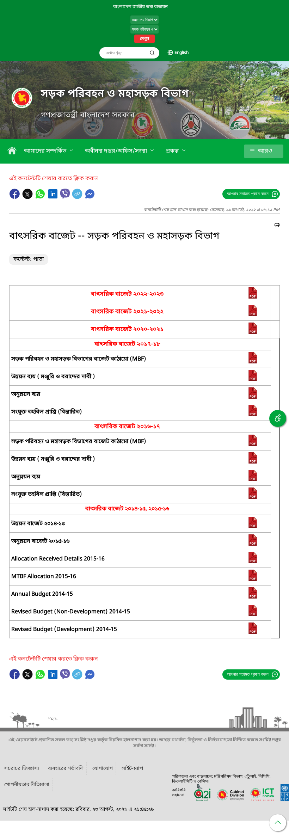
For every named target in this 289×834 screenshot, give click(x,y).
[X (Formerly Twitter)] (28, 197)
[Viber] (65, 194)
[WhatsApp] (41, 197)
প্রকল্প (173, 151)
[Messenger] (90, 197)
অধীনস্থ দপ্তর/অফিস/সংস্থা (116, 151)
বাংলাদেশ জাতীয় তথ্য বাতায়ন (140, 7)
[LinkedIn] (53, 197)
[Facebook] (15, 197)
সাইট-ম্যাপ (132, 768)
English (181, 53)
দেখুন (144, 39)
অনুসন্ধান (152, 53)
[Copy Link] (78, 197)
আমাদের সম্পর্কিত (46, 151)
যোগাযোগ (102, 768)
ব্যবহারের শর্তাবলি (66, 768)
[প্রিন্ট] (277, 226)
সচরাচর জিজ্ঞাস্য (21, 768)
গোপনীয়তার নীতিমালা (26, 784)
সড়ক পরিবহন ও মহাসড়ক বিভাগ (115, 94)
